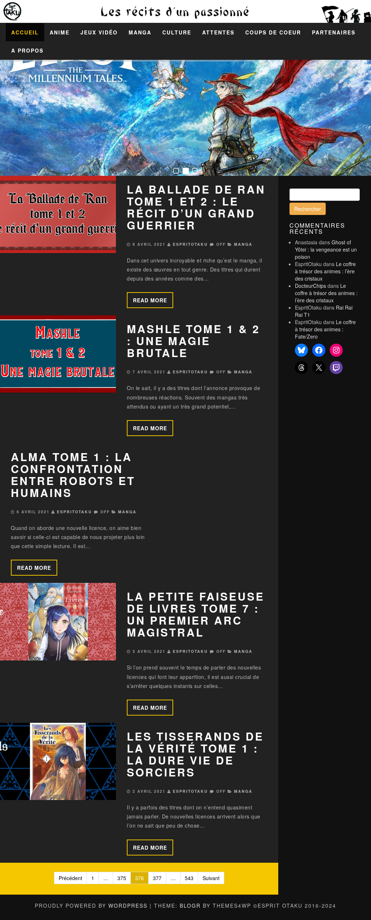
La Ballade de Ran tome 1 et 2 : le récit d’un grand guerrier (196, 207)
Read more (150, 300)
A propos (27, 50)
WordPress (127, 905)
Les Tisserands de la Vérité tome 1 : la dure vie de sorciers (195, 754)
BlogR (190, 905)
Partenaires (333, 32)
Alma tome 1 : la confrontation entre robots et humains (73, 474)
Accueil (25, 32)
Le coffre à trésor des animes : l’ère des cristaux (325, 271)
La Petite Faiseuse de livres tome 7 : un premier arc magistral (195, 614)
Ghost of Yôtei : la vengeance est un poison (326, 249)
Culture (176, 32)
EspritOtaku (190, 244)
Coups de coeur (273, 32)
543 (189, 878)
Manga (140, 32)
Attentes (218, 32)
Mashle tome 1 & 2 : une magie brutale (193, 340)
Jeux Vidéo (99, 32)
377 (157, 878)
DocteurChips (310, 285)
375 (121, 878)
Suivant (211, 878)
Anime (60, 32)
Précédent (70, 878)
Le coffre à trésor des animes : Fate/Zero (325, 329)
